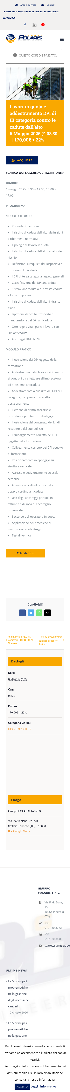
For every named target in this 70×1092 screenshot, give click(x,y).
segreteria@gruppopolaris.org (54, 945)
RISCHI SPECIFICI (19, 729)
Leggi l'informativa (44, 1086)
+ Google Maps (20, 831)
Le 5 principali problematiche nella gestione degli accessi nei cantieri (19, 993)
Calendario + (25, 553)
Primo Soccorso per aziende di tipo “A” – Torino (50, 640)
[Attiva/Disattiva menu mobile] (62, 39)
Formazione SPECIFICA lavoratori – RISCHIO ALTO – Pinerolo (23, 640)
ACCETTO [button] (22, 1086)
